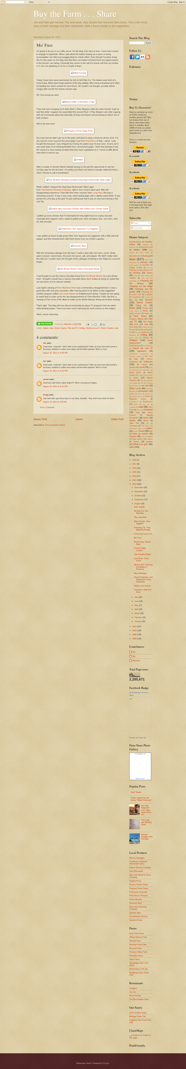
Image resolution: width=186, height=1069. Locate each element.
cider (143, 278)
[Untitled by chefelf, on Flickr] (78, 160)
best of (147, 259)
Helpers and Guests (142, 586)
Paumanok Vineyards (138, 892)
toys (134, 431)
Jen (44, 343)
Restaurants (148, 402)
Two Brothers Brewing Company (56, 190)
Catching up (134, 270)
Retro (136, 404)
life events (142, 364)
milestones (146, 370)
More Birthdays (140, 573)
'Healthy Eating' (135, 242)
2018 (134, 460)
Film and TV (73, 328)
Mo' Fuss (138, 538)
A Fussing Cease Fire (143, 534)
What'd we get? (140, 444)
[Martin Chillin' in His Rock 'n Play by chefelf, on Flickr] (78, 102)
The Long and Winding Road (146, 822)
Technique (133, 426)
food (146, 324)
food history (134, 327)
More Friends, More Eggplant (142, 522)
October (138, 495)
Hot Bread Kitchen (94, 276)
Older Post (117, 419)
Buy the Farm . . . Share (75, 13)
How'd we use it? (93, 328)
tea (147, 423)
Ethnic (132, 308)
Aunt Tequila (139, 507)
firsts (136, 324)
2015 (134, 472)
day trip (133, 300)
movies (141, 375)
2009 (134, 634)
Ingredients (141, 351)
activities (146, 244)
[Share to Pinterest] (103, 324)
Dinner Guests (60, 328)
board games (134, 265)
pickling (131, 394)
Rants (147, 396)
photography (143, 391)
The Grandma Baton (142, 554)
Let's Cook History (67, 294)
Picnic (140, 394)
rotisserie (132, 407)
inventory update (135, 356)
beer (51, 328)
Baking (146, 256)
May (137, 605)
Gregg (46, 395)
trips (151, 431)
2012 (134, 484)
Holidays (133, 340)
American (132, 247)
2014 (134, 476)
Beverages (133, 262)
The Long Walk (140, 517)
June (137, 601)
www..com (140, 754)
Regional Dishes (137, 399)
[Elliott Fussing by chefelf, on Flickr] (78, 73)
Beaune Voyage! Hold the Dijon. (146, 836)
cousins (147, 297)
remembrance (133, 402)
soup (138, 412)
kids (136, 359)
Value (143, 436)
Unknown (136, 661)
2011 (134, 626)
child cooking (145, 275)
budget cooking (135, 267)
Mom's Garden (107, 328)
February (139, 617)
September (139, 499)
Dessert (149, 299)
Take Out (134, 423)
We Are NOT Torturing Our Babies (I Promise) (143, 567)
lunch (151, 367)
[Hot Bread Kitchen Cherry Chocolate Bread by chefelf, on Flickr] (78, 269)
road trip (146, 404)
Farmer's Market (136, 319)
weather (149, 441)
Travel (141, 431)
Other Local (135, 388)
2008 (134, 639)
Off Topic (135, 386)
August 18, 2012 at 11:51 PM (55, 386)
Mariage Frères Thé (137, 1016)
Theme (140, 428)
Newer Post (40, 419)
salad (140, 407)
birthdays (144, 262)
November (139, 491)
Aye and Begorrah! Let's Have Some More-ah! (146, 810)
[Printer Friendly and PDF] (44, 324)
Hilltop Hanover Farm (138, 937)
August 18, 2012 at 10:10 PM (55, 371)
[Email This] (92, 324)
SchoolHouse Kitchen (138, 916)
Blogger (106, 1063)
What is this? (140, 778)
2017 (134, 464)
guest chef (133, 337)
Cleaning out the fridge (141, 286)
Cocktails (149, 294)
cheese (149, 273)
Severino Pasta (135, 920)
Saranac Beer (135, 913)
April (137, 609)
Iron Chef (149, 356)
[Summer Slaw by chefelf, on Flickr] (78, 246)
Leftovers (148, 361)
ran (141, 396)
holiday (146, 337)
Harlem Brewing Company (140, 867)
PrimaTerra (91, 141)
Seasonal (148, 409)
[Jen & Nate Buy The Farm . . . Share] (140, 735)
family (145, 311)
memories (135, 370)
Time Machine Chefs (66, 288)
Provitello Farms (136, 956)
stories (146, 420)
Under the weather (140, 434)
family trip (149, 313)
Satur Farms (134, 959)
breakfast (146, 265)
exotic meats (134, 311)
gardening (145, 332)
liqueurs (132, 367)
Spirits (146, 418)
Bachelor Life (134, 256)
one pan (144, 385)
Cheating (136, 273)
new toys (143, 380)
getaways (132, 335)
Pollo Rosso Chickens (138, 896)
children (132, 278)
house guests (148, 345)
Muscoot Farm (135, 948)
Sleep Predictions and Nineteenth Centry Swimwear (143, 579)
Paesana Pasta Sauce (138, 888)
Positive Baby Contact (140, 549)
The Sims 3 (146, 426)
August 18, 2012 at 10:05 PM (55, 353)
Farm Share (140, 316)
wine (116, 328)
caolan (46, 379)
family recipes (135, 313)
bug (148, 267)
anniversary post (146, 247)
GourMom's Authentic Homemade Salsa (138, 862)
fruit (136, 332)
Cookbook (137, 297)
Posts (135, 223)
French (132, 329)
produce (134, 396)
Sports (132, 420)
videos (150, 439)
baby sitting (144, 252)
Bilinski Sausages (136, 858)
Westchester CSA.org (138, 969)
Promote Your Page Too (137, 738)
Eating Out (141, 305)
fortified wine (146, 327)
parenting (149, 388)
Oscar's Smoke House (138, 884)
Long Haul (97, 193)
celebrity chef (147, 270)
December (139, 487)
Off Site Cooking (147, 383)
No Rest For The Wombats (141, 512)
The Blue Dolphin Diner (139, 999)
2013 (134, 480)
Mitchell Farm (135, 941)
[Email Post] (88, 324)
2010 (134, 630)
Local (141, 367)
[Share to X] (98, 324)
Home (79, 419)
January (138, 621)
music (135, 378)
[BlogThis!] (95, 324)
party (133, 391)
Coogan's (133, 988)
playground (149, 394)
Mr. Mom (150, 375)
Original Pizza (135, 881)
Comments (137, 228)
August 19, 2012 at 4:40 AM (55, 402)
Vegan (150, 436)
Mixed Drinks (135, 372)
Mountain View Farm (138, 944)
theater (131, 428)
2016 (134, 468)
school (139, 410)
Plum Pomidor (135, 995)
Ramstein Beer (135, 903)
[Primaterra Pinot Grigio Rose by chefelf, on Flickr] (78, 131)
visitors (136, 441)
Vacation (133, 436)
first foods (148, 322)
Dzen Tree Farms (136, 933)
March (137, 613)
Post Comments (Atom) (55, 425)
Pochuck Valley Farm (138, 952)
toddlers (149, 428)
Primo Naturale (135, 899)
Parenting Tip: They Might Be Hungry (142, 528)
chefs (135, 275)
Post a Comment (47, 407)
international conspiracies (138, 354)
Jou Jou (132, 992)
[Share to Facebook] (101, 324)
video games (137, 439)
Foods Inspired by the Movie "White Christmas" (141, 799)
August (138, 503)
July (137, 597)
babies (46, 328)
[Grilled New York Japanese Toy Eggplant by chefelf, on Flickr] (78, 229)
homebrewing (134, 345)
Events (145, 308)
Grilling (82, 328)
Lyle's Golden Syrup (137, 1013)
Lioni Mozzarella (136, 871)
